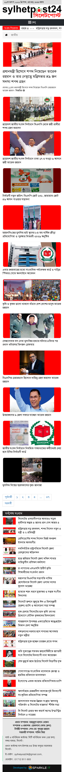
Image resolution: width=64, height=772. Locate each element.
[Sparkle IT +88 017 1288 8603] (39, 767)
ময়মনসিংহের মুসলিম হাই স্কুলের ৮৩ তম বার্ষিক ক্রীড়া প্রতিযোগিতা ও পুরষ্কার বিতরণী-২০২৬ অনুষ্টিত (29, 234)
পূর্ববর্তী (8, 497)
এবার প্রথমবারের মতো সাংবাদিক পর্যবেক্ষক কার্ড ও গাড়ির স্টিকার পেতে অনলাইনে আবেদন (31, 271)
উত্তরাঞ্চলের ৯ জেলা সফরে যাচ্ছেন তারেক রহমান (27, 415)
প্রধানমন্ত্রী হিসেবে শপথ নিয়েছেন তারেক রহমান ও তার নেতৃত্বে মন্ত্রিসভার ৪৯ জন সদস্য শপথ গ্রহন (29, 76)
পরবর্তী (8, 503)
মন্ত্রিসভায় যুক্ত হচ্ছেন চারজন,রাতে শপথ (37, 641)
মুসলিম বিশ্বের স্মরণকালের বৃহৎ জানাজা (22, 485)
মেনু (33, 22)
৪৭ (47, 497)
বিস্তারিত (19, 90)
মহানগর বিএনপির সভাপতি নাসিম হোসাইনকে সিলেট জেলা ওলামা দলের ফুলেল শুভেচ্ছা (37, 582)
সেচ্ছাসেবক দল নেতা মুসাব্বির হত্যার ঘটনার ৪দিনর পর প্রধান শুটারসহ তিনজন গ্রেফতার (30, 342)
